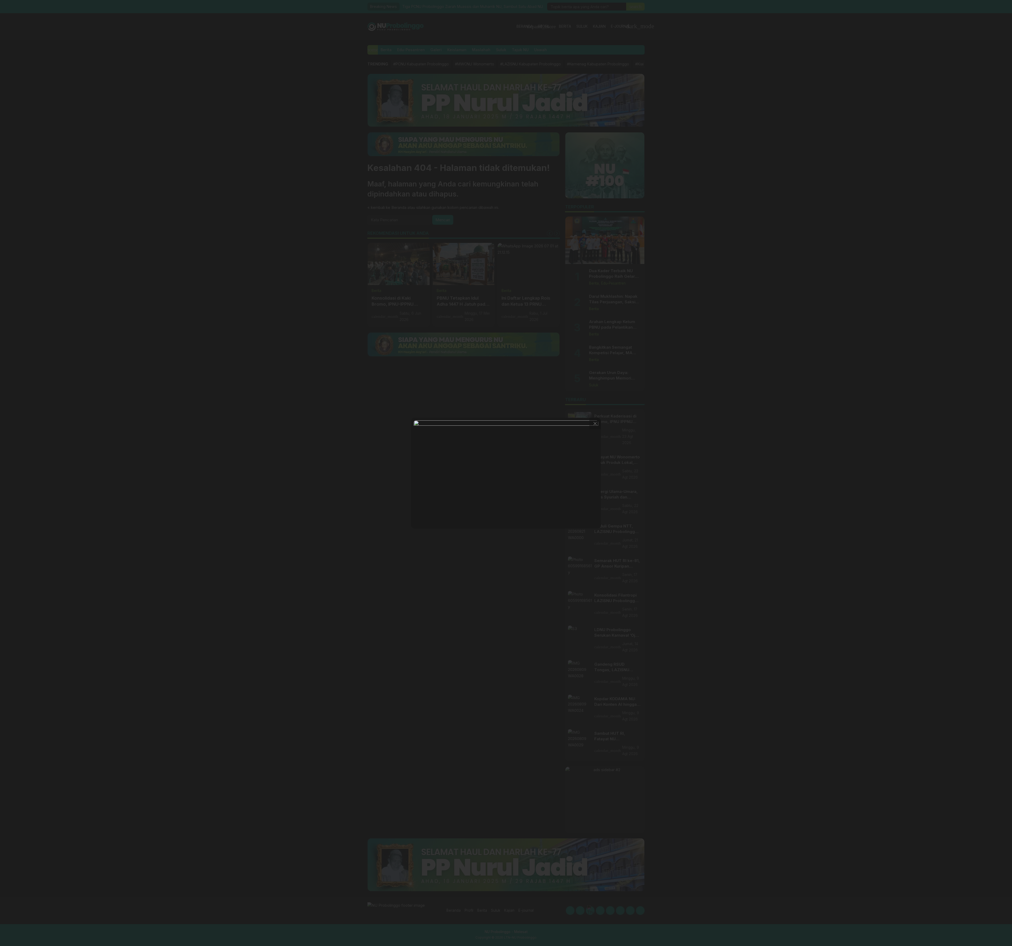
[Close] (595, 423)
